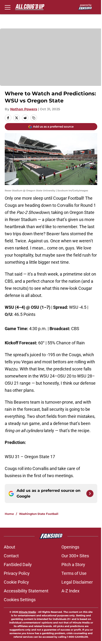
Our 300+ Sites (75, 555)
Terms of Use (74, 573)
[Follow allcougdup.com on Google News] (89, 493)
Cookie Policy (16, 582)
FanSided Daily (18, 564)
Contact (11, 555)
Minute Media (27, 611)
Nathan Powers (23, 109)
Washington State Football (38, 514)
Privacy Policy (17, 573)
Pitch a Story (73, 564)
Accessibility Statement (26, 590)
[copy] (33, 118)
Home (9, 514)
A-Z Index (70, 590)
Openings (70, 546)
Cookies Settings (20, 599)
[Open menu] (7, 7)
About (9, 546)
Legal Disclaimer (77, 582)
